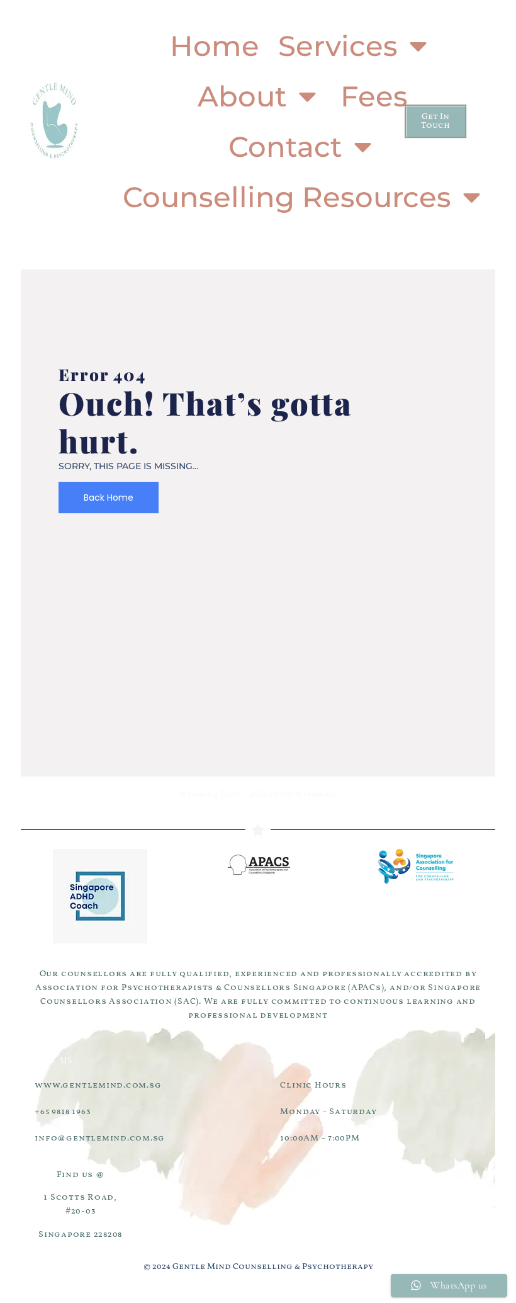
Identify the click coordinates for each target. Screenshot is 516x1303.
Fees (374, 96)
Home (214, 45)
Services (338, 45)
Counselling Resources (287, 196)
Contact (285, 146)
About (242, 96)
